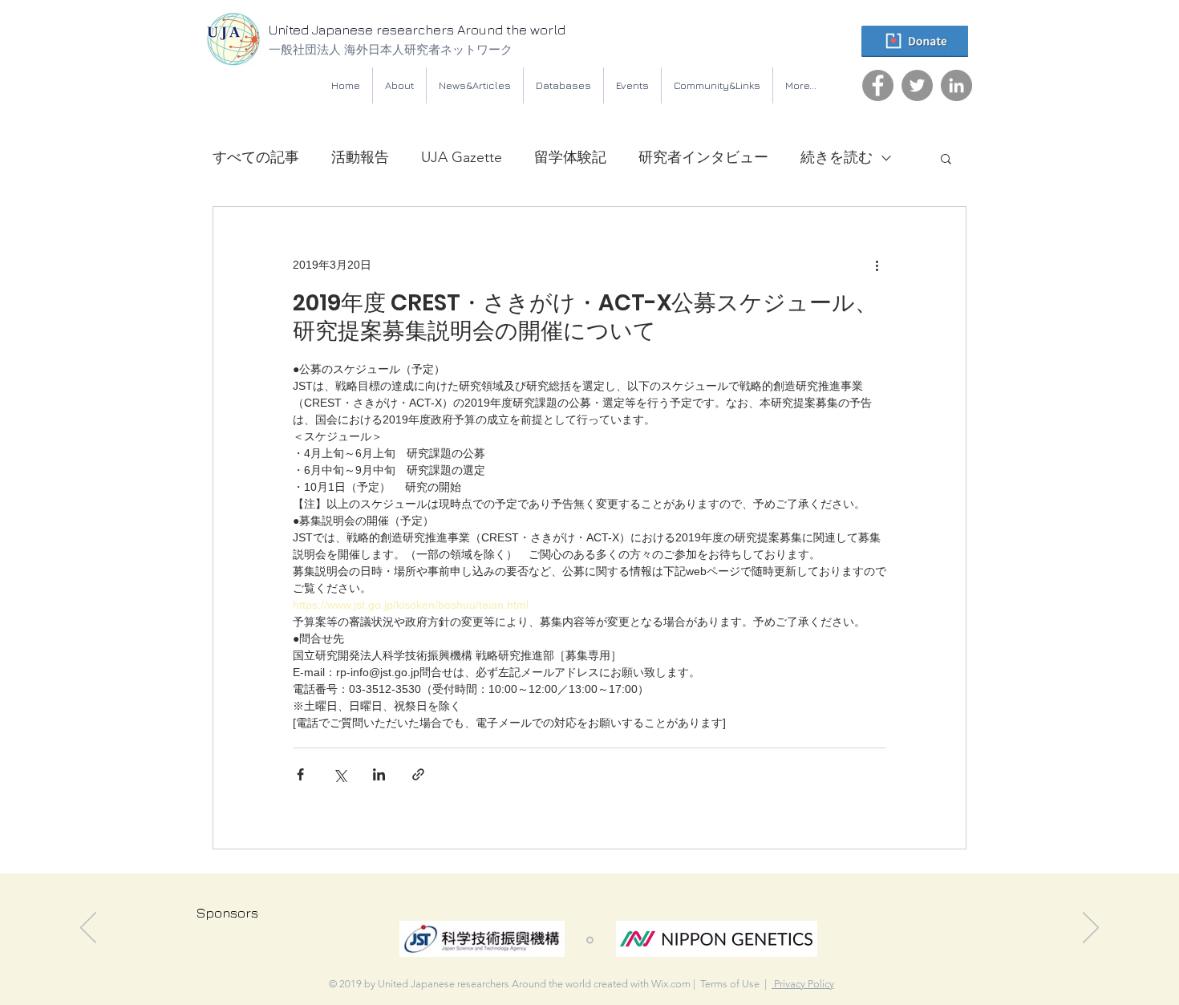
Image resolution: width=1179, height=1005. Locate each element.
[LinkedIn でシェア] (379, 774)
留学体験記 (570, 157)
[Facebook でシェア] (300, 774)
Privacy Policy (803, 984)
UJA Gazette (461, 157)
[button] (563, 85)
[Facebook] (877, 85)
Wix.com (671, 984)
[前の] (88, 929)
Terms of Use (730, 984)
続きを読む (836, 157)
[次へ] (1091, 929)
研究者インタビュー (703, 157)
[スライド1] (590, 940)
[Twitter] (917, 85)
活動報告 (360, 157)
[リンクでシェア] (418, 774)
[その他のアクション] (876, 264)
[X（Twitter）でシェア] (339, 774)
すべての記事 (256, 157)
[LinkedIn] (956, 85)
